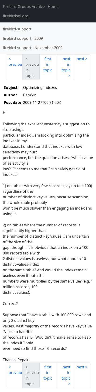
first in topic (47, 64)
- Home (30, 6)
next (80, 58)
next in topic (66, 64)
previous (16, 64)
